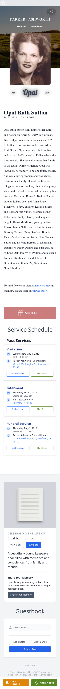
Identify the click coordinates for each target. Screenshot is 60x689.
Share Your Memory (21, 594)
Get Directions (18, 373)
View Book (15, 544)
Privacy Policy (21, 674)
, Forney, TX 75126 (22, 402)
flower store (40, 290)
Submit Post (30, 649)
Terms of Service (38, 674)
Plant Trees (42, 373)
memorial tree (42, 285)
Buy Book (33, 544)
